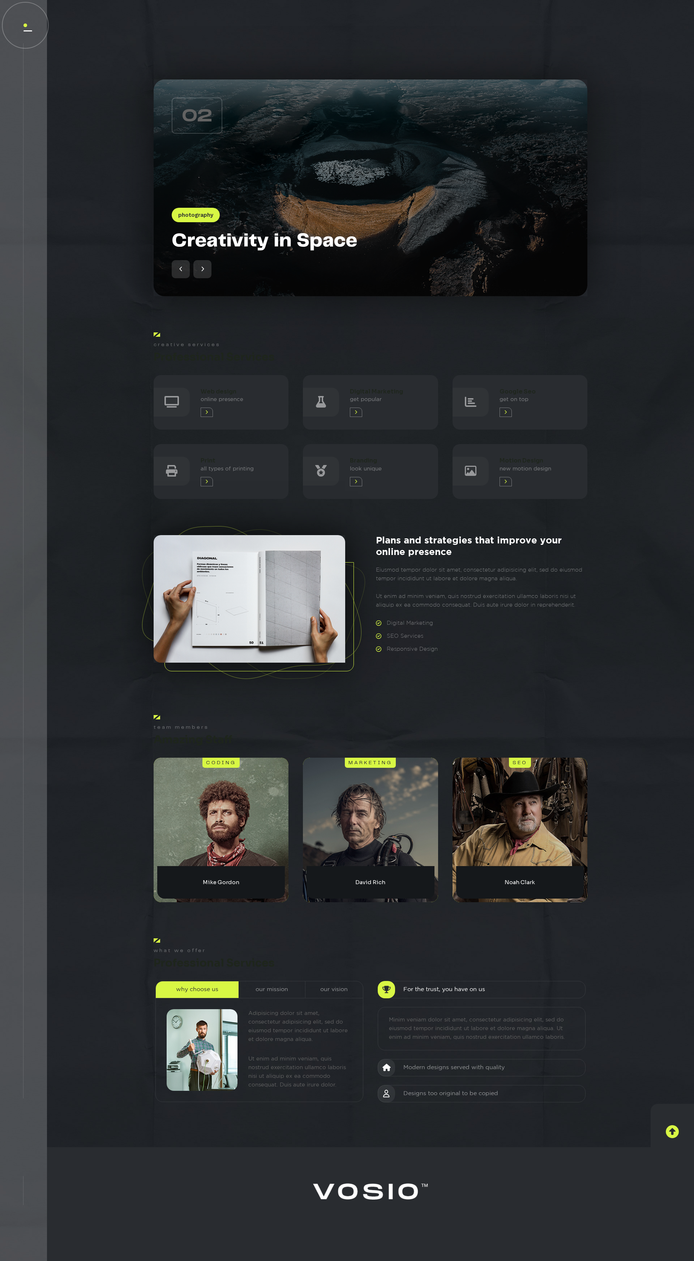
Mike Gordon (221, 882)
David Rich (370, 882)
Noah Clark (520, 882)
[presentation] (181, 269)
